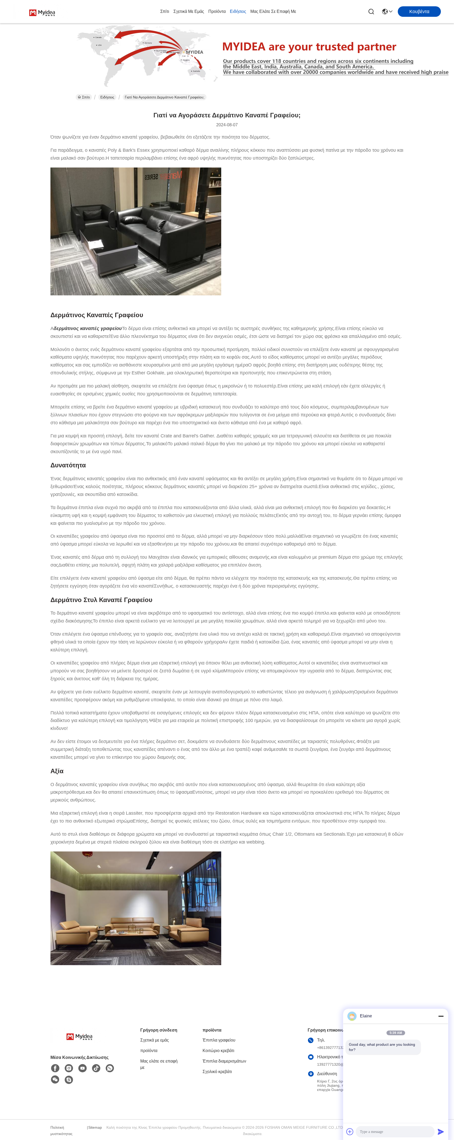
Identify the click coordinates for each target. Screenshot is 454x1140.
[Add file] (350, 1131)
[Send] (441, 1131)
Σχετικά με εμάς (188, 11)
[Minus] (441, 1016)
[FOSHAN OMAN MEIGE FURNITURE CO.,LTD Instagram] (69, 1068)
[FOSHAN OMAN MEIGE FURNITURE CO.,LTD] (42, 11)
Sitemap (95, 1127)
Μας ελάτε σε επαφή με (273, 11)
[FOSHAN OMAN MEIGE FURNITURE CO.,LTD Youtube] (82, 1068)
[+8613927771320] (69, 1080)
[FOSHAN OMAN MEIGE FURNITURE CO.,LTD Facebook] (55, 1068)
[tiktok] (96, 1068)
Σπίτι (164, 11)
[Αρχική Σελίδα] (79, 1042)
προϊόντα (217, 11)
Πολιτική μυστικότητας (61, 1130)
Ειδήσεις (238, 11)
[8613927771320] (110, 1068)
